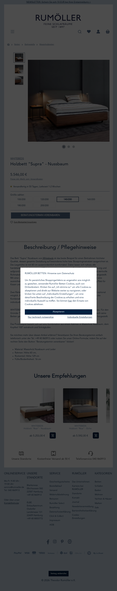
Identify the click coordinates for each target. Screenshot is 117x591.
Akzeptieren (58, 312)
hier (70, 301)
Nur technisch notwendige (41, 317)
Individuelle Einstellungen (79, 317)
